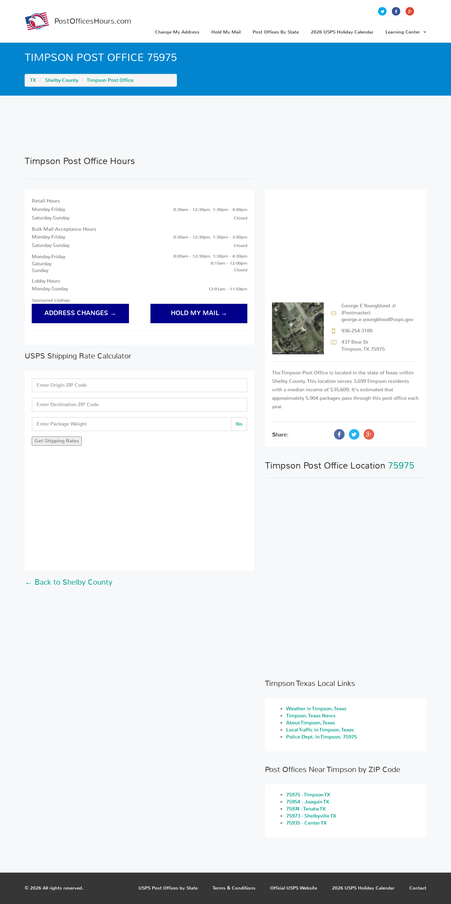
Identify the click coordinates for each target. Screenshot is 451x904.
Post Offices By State (276, 32)
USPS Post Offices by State (168, 888)
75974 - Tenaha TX (306, 809)
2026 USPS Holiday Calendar (342, 32)
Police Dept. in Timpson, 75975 (321, 737)
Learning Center (402, 32)
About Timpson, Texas (310, 722)
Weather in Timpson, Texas (316, 708)
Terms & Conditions (233, 888)
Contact (417, 888)
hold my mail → (199, 313)
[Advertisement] (225, 125)
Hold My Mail (226, 32)
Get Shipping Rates (57, 441)
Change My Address (177, 32)
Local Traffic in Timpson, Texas (320, 730)
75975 (401, 465)
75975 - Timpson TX (308, 794)
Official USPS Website (293, 888)
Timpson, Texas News (310, 715)
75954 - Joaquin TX (307, 801)
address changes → (80, 313)
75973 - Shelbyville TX (311, 816)
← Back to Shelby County (68, 582)
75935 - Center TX (306, 823)
